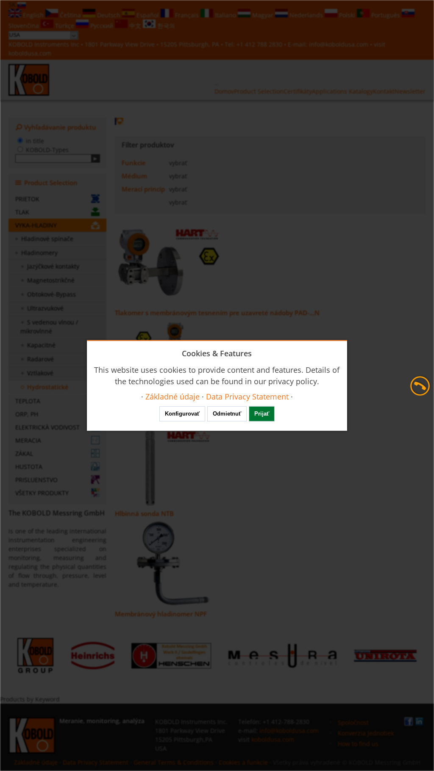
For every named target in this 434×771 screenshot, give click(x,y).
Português (386, 15)
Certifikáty (298, 91)
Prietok (27, 199)
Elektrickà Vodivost (47, 427)
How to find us (358, 744)
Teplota (27, 401)
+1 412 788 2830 (260, 44)
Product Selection (259, 91)
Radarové (40, 359)
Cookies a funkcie (243, 762)
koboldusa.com (29, 53)
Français (186, 15)
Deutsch (108, 15)
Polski (347, 15)
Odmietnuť (227, 413)
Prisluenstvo (36, 480)
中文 (135, 26)
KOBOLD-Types (47, 150)
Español (148, 15)
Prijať (261, 413)
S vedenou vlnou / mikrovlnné (49, 326)
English (33, 15)
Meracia (28, 440)
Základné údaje (36, 762)
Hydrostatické (47, 387)
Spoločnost (353, 722)
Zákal (24, 453)
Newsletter (410, 91)
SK (12, 4)
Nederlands (306, 15)
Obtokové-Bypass (51, 294)
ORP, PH (26, 414)
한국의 (165, 26)
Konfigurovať (182, 413)
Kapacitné (41, 345)
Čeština (70, 15)
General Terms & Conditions (174, 762)
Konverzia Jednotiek (366, 733)
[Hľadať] (95, 158)
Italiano (225, 15)
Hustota (28, 467)
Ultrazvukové (45, 308)
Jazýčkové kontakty (53, 266)
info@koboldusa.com (338, 44)
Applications (330, 91)
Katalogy (361, 91)
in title (35, 141)
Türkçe (64, 26)
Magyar (262, 15)
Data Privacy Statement (95, 762)
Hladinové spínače (47, 239)
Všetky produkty (42, 493)
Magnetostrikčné (51, 280)
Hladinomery (39, 253)
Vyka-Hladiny (36, 225)
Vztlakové (40, 373)
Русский (102, 26)
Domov (224, 91)
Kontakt (384, 91)
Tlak (22, 212)
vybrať (178, 163)
